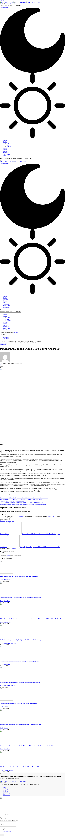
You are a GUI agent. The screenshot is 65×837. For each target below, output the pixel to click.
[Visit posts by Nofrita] (5, 361)
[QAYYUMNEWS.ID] (20, 2)
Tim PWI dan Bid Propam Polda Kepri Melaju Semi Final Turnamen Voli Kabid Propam (21, 640)
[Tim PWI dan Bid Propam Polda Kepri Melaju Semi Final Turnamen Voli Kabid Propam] (6, 636)
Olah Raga (14, 643)
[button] (2, 0)
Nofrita (2, 365)
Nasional (13, 685)
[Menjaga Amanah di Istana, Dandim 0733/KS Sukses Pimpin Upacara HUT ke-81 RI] (6, 679)
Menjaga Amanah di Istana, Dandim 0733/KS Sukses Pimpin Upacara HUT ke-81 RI (20, 682)
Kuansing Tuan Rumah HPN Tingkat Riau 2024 (13, 501)
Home (1, 343)
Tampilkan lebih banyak (13, 3)
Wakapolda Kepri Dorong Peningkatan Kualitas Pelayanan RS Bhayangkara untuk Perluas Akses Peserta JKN (26, 745)
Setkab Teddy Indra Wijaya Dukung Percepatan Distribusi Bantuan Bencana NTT (19, 766)
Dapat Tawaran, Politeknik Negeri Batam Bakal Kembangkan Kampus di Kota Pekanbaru (24, 498)
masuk (8, 555)
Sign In (16, 332)
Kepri (8, 579)
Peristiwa (11, 770)
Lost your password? (5, 831)
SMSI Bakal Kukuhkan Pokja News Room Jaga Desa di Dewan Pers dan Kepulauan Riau (21, 597)
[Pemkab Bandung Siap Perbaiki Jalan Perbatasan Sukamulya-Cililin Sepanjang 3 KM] (6, 721)
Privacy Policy (51, 516)
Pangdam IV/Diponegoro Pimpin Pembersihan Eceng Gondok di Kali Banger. (18, 703)
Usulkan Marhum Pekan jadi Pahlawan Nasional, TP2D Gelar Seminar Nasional (21, 502)
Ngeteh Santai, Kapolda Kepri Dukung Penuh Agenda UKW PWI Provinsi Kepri (19, 576)
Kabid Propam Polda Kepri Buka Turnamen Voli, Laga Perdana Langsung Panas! (19, 661)
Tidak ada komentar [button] (16, 548)
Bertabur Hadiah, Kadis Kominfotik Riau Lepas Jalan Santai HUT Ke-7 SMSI (21, 499)
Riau (7, 344)
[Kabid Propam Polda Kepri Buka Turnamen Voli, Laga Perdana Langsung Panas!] (6, 658)
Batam (1, 579)
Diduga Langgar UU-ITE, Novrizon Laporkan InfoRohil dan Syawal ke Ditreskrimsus (23, 504)
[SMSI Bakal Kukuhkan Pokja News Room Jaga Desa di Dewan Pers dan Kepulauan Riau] (6, 594)
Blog (6, 343)
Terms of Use (20, 516)
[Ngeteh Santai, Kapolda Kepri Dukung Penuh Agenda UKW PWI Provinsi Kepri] (6, 573)
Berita (5, 579)
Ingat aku (4, 829)
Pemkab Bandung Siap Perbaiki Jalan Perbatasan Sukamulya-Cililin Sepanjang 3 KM (20, 724)
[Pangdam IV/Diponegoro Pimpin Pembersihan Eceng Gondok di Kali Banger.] (6, 700)
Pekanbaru (3, 344)
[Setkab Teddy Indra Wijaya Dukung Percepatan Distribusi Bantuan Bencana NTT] (6, 763)
